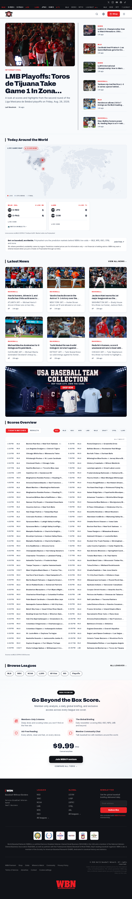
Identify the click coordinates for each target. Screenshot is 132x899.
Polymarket (51, 233)
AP (9, 309)
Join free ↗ (119, 242)
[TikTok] (125, 2)
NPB (80, 430)
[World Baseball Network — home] (9, 14)
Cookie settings (45, 870)
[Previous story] (9, 44)
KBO (72, 430)
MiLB (96, 430)
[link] (25, 216)
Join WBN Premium (66, 759)
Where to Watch (38, 865)
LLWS (123, 430)
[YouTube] (117, 2)
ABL (70, 810)
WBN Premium (119, 815)
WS (64, 673)
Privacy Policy (63, 865)
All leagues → (43, 818)
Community (51, 865)
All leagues (118, 665)
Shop (21, 865)
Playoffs (76, 673)
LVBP (71, 798)
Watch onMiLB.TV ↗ (17, 226)
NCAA (30, 673)
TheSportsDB (30, 233)
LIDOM (71, 794)
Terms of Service (11, 870)
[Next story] (70, 44)
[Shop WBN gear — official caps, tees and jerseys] (66, 391)
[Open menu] (124, 14)
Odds (27, 865)
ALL (56, 430)
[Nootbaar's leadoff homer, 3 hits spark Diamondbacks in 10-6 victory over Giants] (40, 44)
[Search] (97, 14)
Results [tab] (34, 430)
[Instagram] (112, 2)
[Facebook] (121, 2)
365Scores (26, 654)
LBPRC (71, 802)
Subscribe (113, 810)
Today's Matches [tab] (17, 430)
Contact (34, 870)
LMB (87, 430)
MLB (17, 233)
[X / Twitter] (108, 2)
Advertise (24, 870)
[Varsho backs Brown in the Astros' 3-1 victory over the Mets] (66, 289)
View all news (117, 261)
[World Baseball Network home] (66, 884)
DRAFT (105, 430)
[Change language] (103, 14)
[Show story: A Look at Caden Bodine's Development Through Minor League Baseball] (30, 63)
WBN (10, 790)
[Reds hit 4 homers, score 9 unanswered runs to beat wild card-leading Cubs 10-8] (108, 339)
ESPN (21, 233)
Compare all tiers (66, 766)
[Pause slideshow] (49, 63)
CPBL (114, 430)
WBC (19, 673)
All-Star (53, 673)
